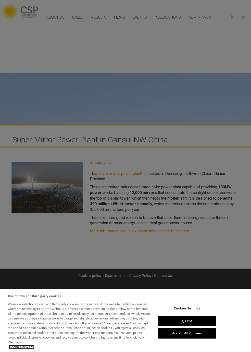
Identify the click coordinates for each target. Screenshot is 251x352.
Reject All (186, 321)
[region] (125, 320)
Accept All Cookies (187, 333)
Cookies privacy (21, 347)
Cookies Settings (187, 308)
